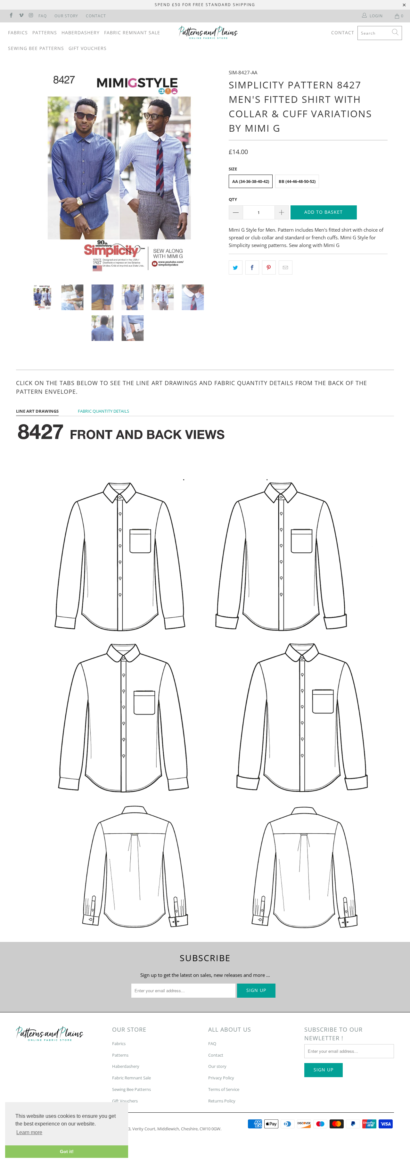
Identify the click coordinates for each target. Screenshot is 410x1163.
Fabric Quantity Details (103, 411)
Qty (233, 199)
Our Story (66, 16)
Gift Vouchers (88, 48)
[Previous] (27, 172)
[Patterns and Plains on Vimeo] (20, 16)
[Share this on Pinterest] (269, 267)
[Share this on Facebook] (252, 267)
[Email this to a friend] (285, 267)
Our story (217, 1066)
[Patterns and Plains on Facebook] (10, 16)
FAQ (42, 16)
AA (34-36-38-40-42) (250, 181)
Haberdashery (81, 32)
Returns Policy (221, 1101)
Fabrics (18, 32)
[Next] (211, 172)
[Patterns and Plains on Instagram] (31, 16)
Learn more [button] (29, 1132)
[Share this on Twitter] (235, 267)
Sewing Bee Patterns (36, 48)
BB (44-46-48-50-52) (297, 181)
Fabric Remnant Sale (132, 32)
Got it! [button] (67, 1151)
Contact (96, 16)
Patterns (44, 32)
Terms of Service (223, 1089)
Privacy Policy (221, 1078)
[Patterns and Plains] (208, 32)
